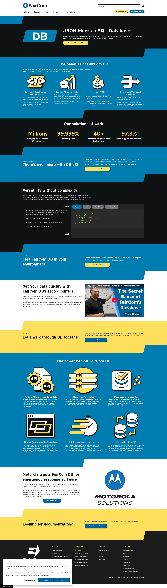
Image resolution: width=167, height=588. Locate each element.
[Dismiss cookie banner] (69, 562)
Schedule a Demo (121, 11)
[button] (26, 12)
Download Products (137, 11)
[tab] (47, 217)
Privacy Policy (12, 569)
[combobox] (119, 6)
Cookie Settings (6, 586)
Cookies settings (30, 580)
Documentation (69, 12)
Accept (46, 580)
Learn (47, 12)
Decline (62, 580)
